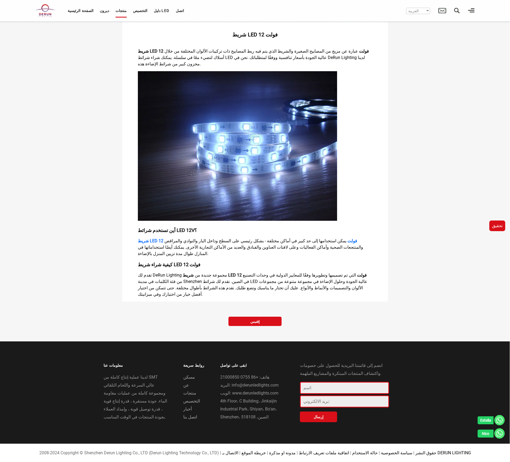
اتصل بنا (190, 416)
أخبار (187, 409)
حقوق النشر (425, 452)
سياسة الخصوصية (396, 452)
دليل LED (161, 11)
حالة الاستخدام (365, 452)
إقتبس (255, 322)
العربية (413, 11)
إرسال (319, 417)
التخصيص (140, 11)
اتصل (180, 11)
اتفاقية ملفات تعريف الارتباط (324, 452)
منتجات (121, 11)
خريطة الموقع (253, 452)
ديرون (104, 11)
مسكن (189, 377)
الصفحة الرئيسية (81, 11)
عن (186, 385)
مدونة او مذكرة (282, 452)
